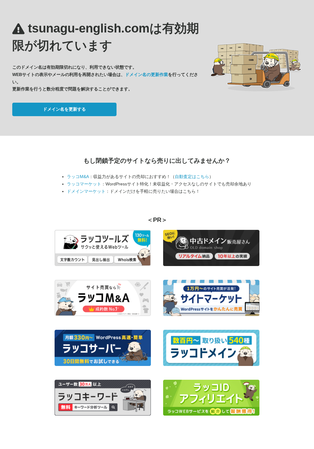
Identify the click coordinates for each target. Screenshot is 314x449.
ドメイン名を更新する (64, 109)
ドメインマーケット (86, 191)
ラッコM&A (78, 176)
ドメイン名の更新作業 (146, 74)
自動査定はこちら (192, 176)
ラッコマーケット (84, 183)
